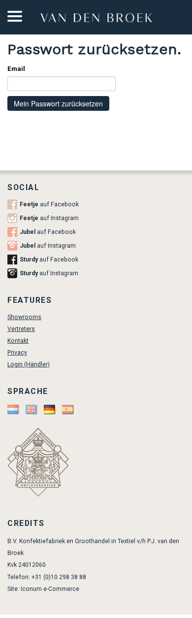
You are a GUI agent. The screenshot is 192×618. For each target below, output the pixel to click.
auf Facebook (49, 204)
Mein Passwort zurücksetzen (58, 103)
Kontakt (18, 340)
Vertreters (21, 328)
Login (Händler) (28, 364)
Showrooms (24, 317)
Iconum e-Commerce (50, 588)
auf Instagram (49, 218)
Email (16, 68)
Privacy (17, 352)
